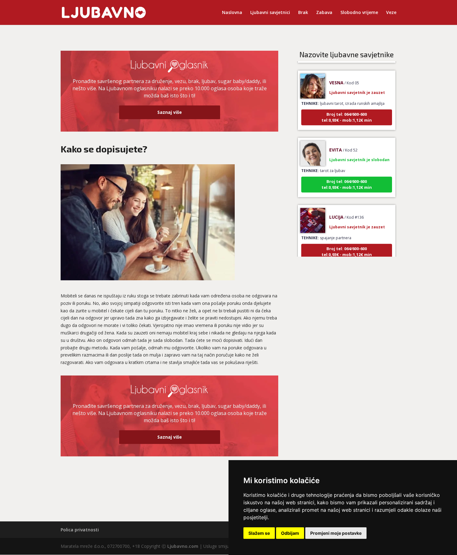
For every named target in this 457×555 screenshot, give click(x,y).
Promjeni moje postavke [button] (336, 533)
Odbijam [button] (290, 533)
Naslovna (232, 12)
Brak (303, 12)
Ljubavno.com (182, 546)
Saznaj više (169, 112)
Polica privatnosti (80, 530)
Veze (391, 12)
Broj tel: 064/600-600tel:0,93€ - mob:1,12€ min (346, 111)
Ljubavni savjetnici (270, 12)
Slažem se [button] (259, 533)
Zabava (324, 12)
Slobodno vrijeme (359, 12)
